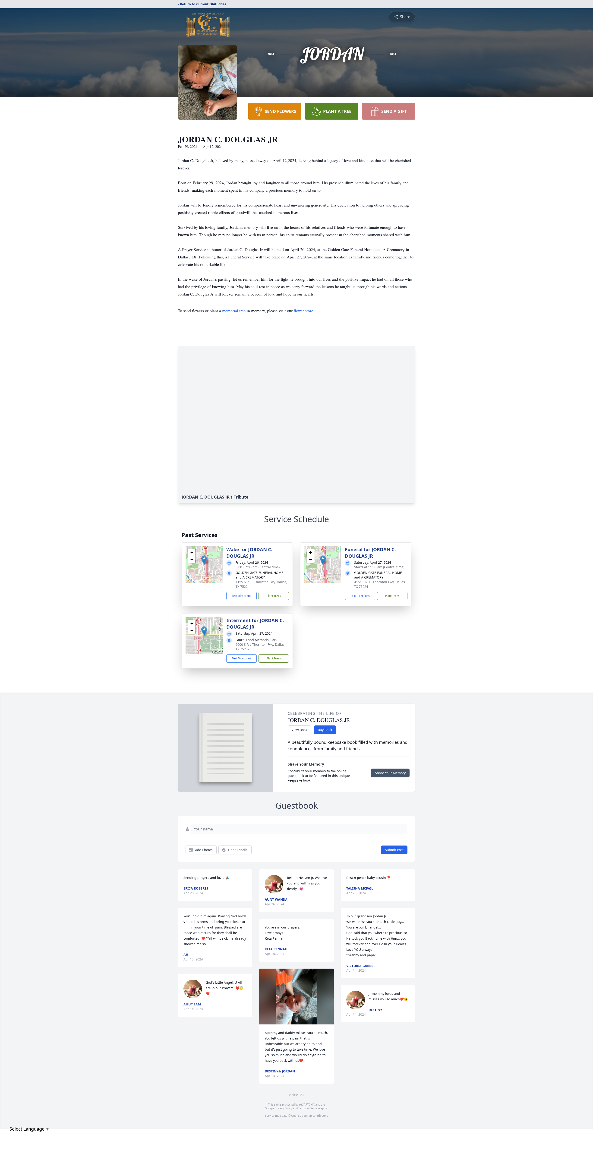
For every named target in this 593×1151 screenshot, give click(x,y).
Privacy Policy (283, 1108)
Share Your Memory (390, 773)
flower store (303, 310)
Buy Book (325, 730)
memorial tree (234, 310)
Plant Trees (274, 596)
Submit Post (394, 850)
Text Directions (241, 596)
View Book (299, 730)
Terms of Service (309, 1108)
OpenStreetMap (301, 1116)
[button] (204, 560)
